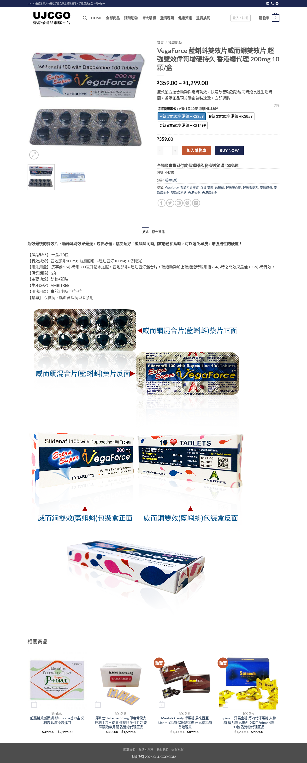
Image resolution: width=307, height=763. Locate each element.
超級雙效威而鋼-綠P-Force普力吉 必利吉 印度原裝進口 (57, 720)
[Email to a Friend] (179, 203)
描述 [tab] (145, 232)
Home (96, 18)
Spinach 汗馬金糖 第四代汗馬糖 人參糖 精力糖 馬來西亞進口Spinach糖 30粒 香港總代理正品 (249, 722)
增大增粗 (149, 18)
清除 (276, 105)
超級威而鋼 (233, 187)
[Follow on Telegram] (277, 3)
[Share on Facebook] (161, 203)
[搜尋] (85, 18)
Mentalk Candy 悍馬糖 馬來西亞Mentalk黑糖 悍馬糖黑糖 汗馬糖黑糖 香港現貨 (185, 722)
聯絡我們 (163, 749)
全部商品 (113, 18)
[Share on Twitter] (170, 203)
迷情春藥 (167, 18)
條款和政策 (146, 749)
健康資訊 (185, 18)
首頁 (160, 43)
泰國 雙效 (206, 187)
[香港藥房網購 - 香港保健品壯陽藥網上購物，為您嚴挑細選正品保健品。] (52, 18)
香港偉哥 (194, 192)
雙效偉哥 (266, 187)
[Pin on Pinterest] (187, 203)
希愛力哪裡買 (189, 187)
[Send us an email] (267, 3)
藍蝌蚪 (219, 187)
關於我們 (129, 749)
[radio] (181, 116)
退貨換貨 (203, 18)
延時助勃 (131, 18)
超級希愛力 (250, 187)
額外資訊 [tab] (158, 232)
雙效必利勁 (179, 192)
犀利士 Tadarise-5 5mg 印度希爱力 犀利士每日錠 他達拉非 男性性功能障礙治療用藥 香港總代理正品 (121, 722)
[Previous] (36, 99)
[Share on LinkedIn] (196, 203)
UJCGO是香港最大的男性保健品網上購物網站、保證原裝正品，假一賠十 (66, 3)
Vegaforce (172, 187)
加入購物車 (197, 150)
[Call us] (272, 3)
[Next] (141, 99)
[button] (240, 18)
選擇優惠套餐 (167, 109)
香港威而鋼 (210, 192)
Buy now (229, 150)
